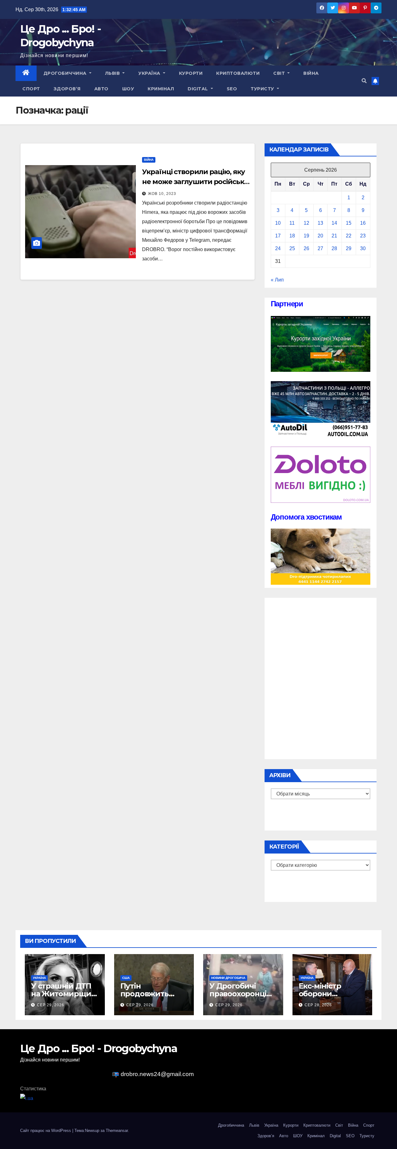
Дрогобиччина (65, 73)
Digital (198, 89)
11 (292, 223)
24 (278, 248)
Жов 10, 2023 (162, 194)
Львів (113, 73)
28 (334, 248)
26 (306, 248)
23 (363, 235)
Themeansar (117, 1130)
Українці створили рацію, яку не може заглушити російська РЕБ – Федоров (195, 182)
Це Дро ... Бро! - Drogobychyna (98, 1048)
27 (320, 248)
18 (292, 235)
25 (292, 248)
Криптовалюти (238, 73)
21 (334, 235)
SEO (232, 89)
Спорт (31, 89)
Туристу (263, 89)
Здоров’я (67, 89)
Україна (150, 73)
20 (320, 235)
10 (278, 223)
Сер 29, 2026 (50, 1005)
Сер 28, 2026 (318, 1005)
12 (306, 223)
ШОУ (128, 89)
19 (306, 235)
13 (320, 223)
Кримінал (161, 89)
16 (363, 223)
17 (278, 235)
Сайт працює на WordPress (46, 1130)
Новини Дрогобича (228, 978)
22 (348, 235)
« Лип (277, 279)
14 (334, 223)
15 (348, 223)
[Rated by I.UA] (26, 1098)
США (126, 978)
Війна (311, 73)
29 (348, 248)
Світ (279, 73)
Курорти (191, 73)
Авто (101, 89)
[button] (364, 80)
